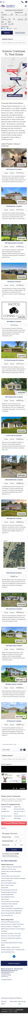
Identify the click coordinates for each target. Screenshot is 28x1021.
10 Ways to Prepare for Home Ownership (11, 867)
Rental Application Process (7, 897)
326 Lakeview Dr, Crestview (14, 609)
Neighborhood (19, 12)
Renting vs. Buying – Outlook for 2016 (10, 947)
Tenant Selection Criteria (7, 906)
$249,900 (21, 165)
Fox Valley (3, 809)
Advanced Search (20, 32)
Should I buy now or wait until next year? (11, 935)
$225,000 (21, 568)
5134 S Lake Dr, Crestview (14, 435)
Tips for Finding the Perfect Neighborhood (11, 910)
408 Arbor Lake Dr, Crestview (14, 684)
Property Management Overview (9, 890)
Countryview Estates (6, 806)
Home (3, 28)
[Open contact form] (26, 2)
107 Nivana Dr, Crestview (14, 721)
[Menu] (26, 6)
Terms (10, 1011)
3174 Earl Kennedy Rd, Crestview (14, 360)
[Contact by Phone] (22, 2)
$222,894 (21, 475)
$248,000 (21, 277)
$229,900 (21, 356)
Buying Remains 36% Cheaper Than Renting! (12, 924)
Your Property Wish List (7, 915)
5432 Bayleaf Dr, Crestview (14, 206)
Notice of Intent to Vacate (7, 885)
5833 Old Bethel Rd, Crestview (14, 480)
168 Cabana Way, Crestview (14, 645)
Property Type (5, 26)
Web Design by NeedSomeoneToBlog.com (11, 998)
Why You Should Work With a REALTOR (11, 913)
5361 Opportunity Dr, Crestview (14, 243)
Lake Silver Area (5, 811)
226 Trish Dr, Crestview (14, 281)
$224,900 (20, 716)
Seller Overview (5, 899)
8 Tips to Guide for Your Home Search (10, 876)
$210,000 (20, 641)
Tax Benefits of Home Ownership (9, 904)
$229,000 (21, 238)
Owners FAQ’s (4, 887)
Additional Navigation (14, 963)
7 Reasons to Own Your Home (8, 869)
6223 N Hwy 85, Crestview (14, 573)
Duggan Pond (17, 806)
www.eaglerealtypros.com (7, 972)
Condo (10, 28)
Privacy (15, 1011)
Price (2, 17)
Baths (9, 22)
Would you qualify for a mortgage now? (10, 926)
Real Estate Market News (7, 894)
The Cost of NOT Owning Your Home (10, 922)
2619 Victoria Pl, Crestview (14, 169)
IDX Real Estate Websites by (8, 1009)
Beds (2, 22)
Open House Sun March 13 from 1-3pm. (11, 933)
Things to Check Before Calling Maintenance (12, 908)
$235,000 (21, 514)
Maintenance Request (6, 880)
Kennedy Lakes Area (19, 809)
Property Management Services (9, 892)
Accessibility (4, 1011)
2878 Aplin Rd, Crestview (14, 518)
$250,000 (21, 317)
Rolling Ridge (17, 818)
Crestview (3, 828)
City (2, 12)
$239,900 (21, 202)
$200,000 (20, 680)
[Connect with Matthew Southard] (14, 956)
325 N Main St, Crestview (14, 321)
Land (15, 28)
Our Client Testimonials (9, 861)
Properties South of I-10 (20, 816)
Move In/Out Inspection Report (8, 883)
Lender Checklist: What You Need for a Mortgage (13, 878)
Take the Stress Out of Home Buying (10, 901)
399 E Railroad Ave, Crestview (14, 397)
